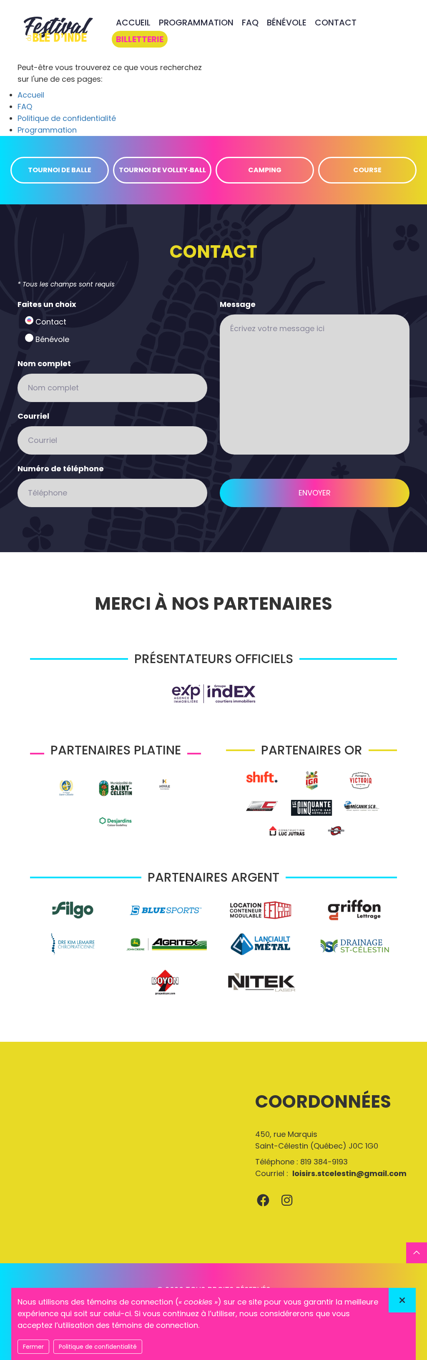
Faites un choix (47, 304)
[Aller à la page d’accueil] (58, 30)
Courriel (33, 416)
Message (238, 304)
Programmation (47, 130)
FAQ (25, 106)
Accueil (31, 95)
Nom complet (44, 363)
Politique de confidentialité (67, 118)
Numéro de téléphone (61, 468)
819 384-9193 (324, 1161)
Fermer (33, 1346)
